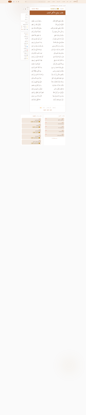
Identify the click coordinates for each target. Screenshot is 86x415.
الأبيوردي (60, 115)
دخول (14, 1)
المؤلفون (49, 1)
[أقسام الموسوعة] (18, 1)
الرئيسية (64, 5)
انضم (10, 1)
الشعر (70, 1)
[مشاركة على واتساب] (23, 9)
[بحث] (26, 1)
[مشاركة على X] (28, 9)
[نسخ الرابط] (28, 11)
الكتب (67, 1)
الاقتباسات (63, 1)
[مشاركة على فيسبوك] (25, 9)
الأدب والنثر (58, 1)
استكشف (53, 1)
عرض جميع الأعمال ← (54, 138)
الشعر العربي (60, 5)
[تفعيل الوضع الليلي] (16, 1)
